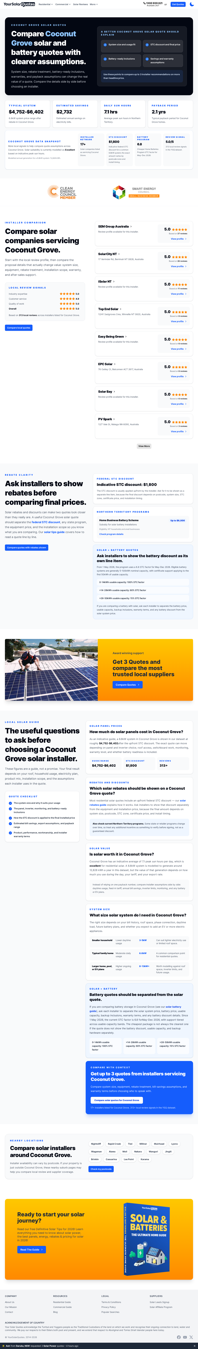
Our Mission (11, 1307)
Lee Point (129, 1159)
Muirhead (159, 1143)
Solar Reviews (80, 4)
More (92, 4)
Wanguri (153, 1151)
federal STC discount (46, 522)
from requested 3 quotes (42, 1346)
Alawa (112, 1151)
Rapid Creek (114, 1143)
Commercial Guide (62, 1307)
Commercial (61, 4)
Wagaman (96, 1151)
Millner (143, 1143)
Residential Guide (62, 1302)
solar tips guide (54, 532)
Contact (9, 1312)
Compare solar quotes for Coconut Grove (116, 1100)
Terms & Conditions (111, 1302)
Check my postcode (101, 1169)
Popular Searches (110, 1312)
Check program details (111, 534)
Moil (125, 1151)
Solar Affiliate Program (161, 1307)
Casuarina (111, 1159)
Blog (55, 1312)
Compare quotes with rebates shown (26, 547)
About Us (9, 1302)
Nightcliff (96, 1143)
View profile (177, 238)
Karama (145, 1159)
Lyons (174, 1143)
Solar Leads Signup (159, 1302)
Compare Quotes (126, 684)
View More (144, 446)
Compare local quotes (18, 327)
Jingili (168, 1151)
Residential (44, 4)
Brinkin (95, 1159)
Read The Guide (29, 1249)
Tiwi (130, 1143)
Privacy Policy (108, 1307)
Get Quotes (178, 4)
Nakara (138, 1151)
